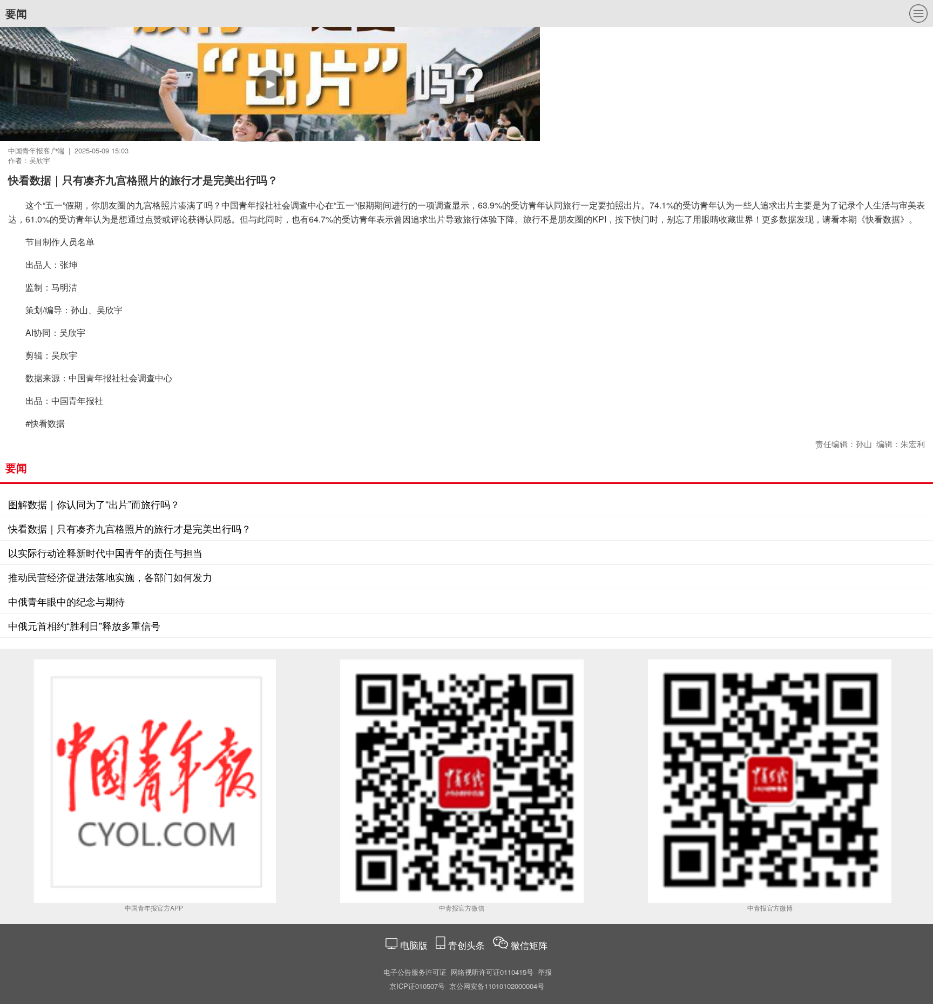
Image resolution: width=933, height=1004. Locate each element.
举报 (545, 972)
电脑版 (413, 945)
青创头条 (468, 945)
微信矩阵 (529, 945)
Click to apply (448, 97)
